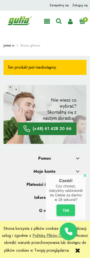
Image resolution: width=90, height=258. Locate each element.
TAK (65, 210)
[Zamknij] (85, 175)
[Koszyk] (82, 21)
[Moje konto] (70, 21)
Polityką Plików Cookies (52, 235)
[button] (47, 21)
